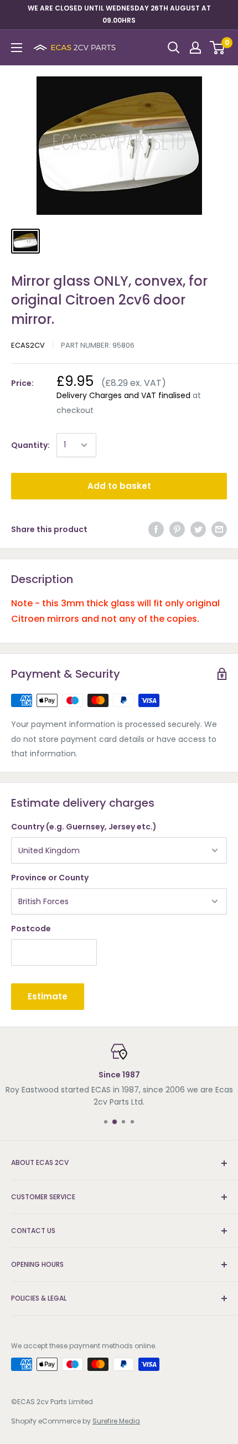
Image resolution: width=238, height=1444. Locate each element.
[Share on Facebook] (156, 529)
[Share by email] (219, 529)
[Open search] (174, 48)
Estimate (48, 996)
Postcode (31, 928)
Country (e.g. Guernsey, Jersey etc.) (84, 826)
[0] (218, 47)
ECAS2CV (28, 345)
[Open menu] (16, 47)
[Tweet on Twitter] (198, 529)
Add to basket (119, 486)
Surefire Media (116, 1421)
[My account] (195, 48)
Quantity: (30, 445)
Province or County (50, 877)
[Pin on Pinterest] (177, 529)
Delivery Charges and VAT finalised (123, 395)
